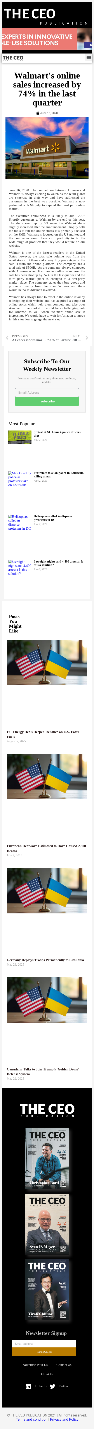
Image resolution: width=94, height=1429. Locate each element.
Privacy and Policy (64, 1419)
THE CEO (30, 14)
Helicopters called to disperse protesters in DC (53, 518)
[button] (88, 57)
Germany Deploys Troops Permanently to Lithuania (45, 960)
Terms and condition (31, 1419)
